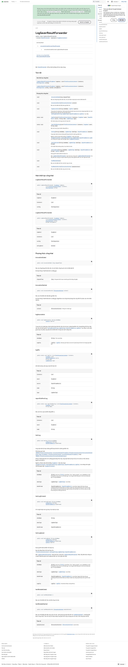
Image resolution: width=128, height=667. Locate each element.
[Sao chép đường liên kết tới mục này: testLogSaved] (45, 533)
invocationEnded (55, 97)
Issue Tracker (88, 658)
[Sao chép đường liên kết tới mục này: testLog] (41, 435)
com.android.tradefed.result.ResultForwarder (50, 46)
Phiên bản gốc (4, 654)
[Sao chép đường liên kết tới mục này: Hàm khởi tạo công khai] (54, 176)
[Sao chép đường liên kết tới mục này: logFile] (41, 350)
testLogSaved (54, 149)
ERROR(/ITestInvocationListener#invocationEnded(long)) (51, 456)
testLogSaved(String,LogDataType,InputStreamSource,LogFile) (67, 113)
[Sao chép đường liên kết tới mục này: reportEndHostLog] (48, 398)
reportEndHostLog (55, 124)
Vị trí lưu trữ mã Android (7, 645)
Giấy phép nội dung (71, 634)
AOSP (37, 28)
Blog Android (46, 650)
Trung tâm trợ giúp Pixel (91, 648)
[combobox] (99, 1)
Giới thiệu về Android (6, 664)
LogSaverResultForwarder (43, 81)
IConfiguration (40, 82)
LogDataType (70, 118)
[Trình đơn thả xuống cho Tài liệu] (16, 1)
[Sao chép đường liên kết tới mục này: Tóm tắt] (42, 73)
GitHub (3, 658)
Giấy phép (25, 664)
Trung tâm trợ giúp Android (91, 645)
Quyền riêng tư (31, 664)
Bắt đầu (122, 20)
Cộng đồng (14, 664)
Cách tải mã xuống (6, 650)
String (62, 474)
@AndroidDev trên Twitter (49, 648)
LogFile (71, 108)
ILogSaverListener (62, 38)
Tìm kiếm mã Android (25, 1)
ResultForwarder (45, 38)
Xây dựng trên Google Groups (50, 656)
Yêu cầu (3, 648)
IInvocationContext (66, 103)
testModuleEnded (55, 160)
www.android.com (90, 652)
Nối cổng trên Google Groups (50, 658)
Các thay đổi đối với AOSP (43, 15)
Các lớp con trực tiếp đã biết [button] (43, 56)
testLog (53, 131)
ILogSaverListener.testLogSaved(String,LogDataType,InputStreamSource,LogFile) (72, 137)
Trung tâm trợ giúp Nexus (91, 650)
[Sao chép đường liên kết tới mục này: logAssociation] (46, 314)
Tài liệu (13, 1)
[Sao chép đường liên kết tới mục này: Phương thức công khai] (54, 253)
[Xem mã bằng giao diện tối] (91, 184)
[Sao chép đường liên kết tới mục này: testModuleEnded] (48, 589)
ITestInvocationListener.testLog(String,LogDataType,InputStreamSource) (56, 552)
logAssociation (55, 108)
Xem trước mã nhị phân (6, 652)
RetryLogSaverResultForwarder (43, 56)
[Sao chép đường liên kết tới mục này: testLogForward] (47, 496)
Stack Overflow (89, 656)
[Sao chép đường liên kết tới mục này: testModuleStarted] (48, 604)
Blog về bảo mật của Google (50, 652)
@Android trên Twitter (48, 645)
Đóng (113, 20)
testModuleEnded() (78, 614)
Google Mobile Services (91, 654)
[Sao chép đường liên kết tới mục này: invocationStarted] (48, 285)
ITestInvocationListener (70, 81)
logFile (53, 117)
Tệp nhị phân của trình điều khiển (8, 656)
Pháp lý (19, 664)
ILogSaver (52, 81)
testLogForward (55, 142)
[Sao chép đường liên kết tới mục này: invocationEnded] (47, 257)
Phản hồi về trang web (41, 664)
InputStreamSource (82, 131)
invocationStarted (56, 103)
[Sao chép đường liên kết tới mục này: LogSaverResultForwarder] (53, 180)
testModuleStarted (56, 166)
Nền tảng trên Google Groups (50, 654)
